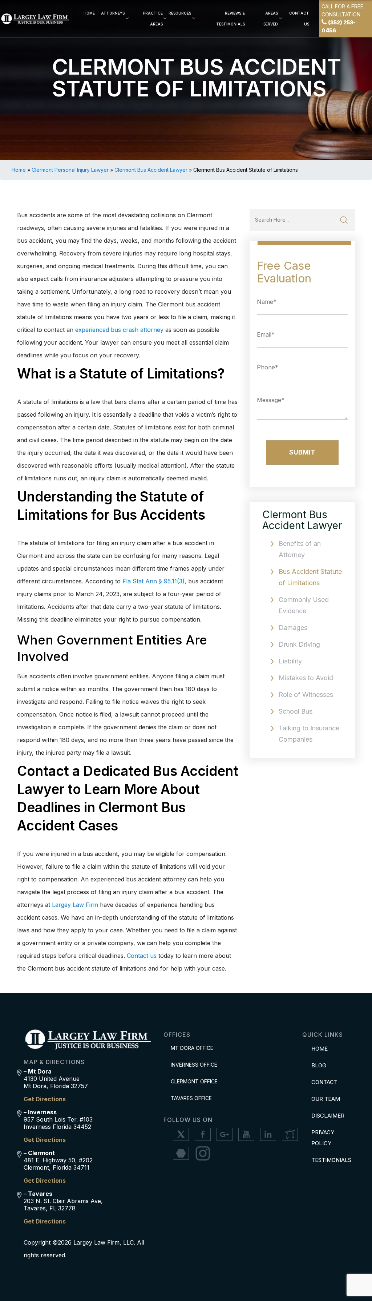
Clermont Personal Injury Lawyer (70, 170)
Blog (318, 1065)
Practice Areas (153, 18)
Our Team (325, 1098)
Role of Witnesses (306, 694)
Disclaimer (327, 1115)
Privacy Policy (322, 1138)
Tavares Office (191, 1098)
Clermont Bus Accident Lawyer (150, 170)
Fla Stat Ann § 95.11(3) (153, 581)
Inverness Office (194, 1065)
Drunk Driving (299, 644)
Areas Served (270, 18)
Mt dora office (192, 1048)
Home (89, 13)
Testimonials (329, 1160)
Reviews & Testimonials (230, 18)
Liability (290, 661)
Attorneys (113, 13)
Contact (324, 1082)
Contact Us (299, 18)
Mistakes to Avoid (306, 678)
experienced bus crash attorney (119, 329)
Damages (293, 627)
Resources (180, 13)
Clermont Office (194, 1081)
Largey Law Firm (75, 904)
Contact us (142, 955)
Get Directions (45, 1099)
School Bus (295, 711)
